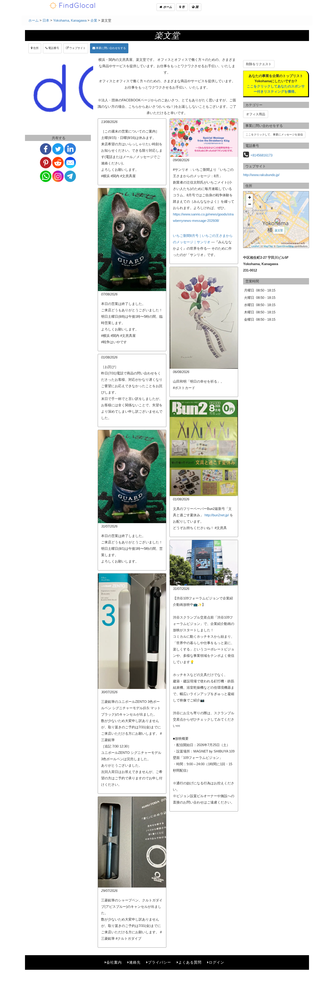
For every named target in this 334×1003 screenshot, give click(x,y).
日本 (45, 20)
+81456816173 (261, 155)
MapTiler (268, 246)
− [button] (249, 204)
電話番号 (53, 48)
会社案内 (114, 962)
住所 (35, 48)
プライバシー (159, 962)
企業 (93, 20)
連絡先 (135, 962)
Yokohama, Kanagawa (70, 20)
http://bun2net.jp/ (216, 515)
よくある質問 (190, 962)
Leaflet (255, 246)
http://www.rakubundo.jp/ (261, 175)
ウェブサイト (77, 48)
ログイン (216, 962)
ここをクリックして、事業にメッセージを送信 (274, 134)
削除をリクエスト (259, 64)
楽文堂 (279, 230)
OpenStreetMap (285, 246)
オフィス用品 (255, 114)
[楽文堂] (277, 221)
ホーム (167, 7)
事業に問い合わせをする (110, 48)
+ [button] (249, 197)
